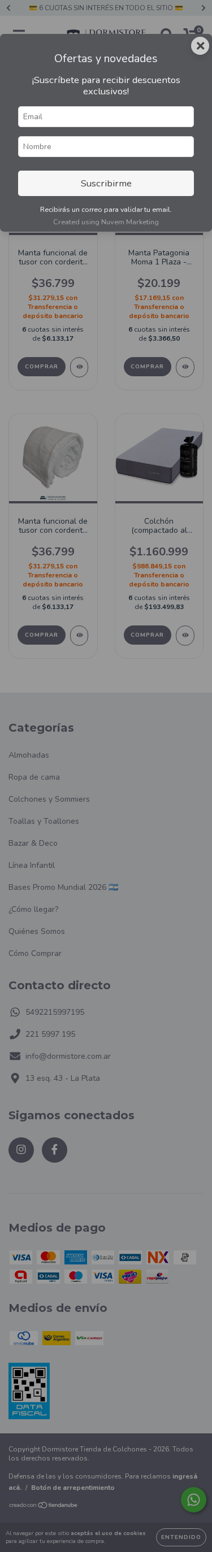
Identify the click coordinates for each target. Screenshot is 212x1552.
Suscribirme (106, 183)
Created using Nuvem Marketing (106, 222)
